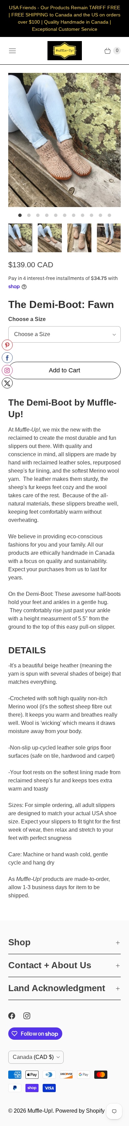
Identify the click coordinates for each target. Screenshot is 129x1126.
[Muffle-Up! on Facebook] (15, 1015)
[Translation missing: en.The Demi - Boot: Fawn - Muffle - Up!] (20, 237)
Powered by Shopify (80, 1111)
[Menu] (12, 50)
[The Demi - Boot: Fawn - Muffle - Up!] (64, 140)
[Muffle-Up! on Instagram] (31, 1015)
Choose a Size (27, 319)
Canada (33, 1057)
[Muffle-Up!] (64, 50)
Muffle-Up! (40, 1111)
